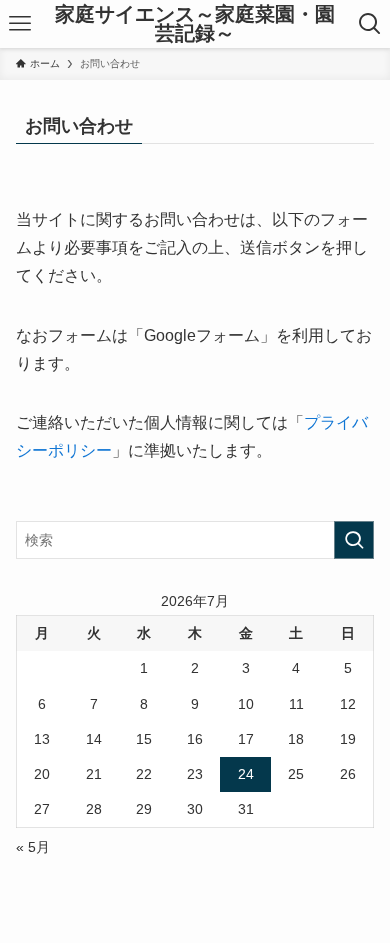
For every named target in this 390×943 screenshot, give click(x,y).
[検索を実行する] (354, 540)
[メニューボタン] (19, 24)
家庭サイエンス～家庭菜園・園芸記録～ (195, 24)
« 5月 (33, 847)
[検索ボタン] (370, 24)
